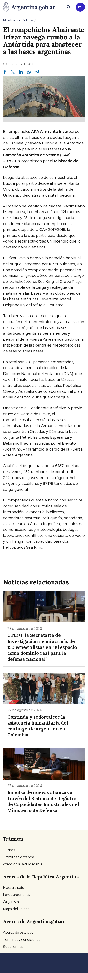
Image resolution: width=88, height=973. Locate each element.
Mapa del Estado (16, 909)
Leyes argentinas (16, 895)
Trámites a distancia (18, 857)
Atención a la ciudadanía (22, 864)
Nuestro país (13, 888)
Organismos (12, 902)
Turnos (9, 850)
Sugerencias (13, 947)
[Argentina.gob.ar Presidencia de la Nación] (30, 6)
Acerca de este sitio (18, 932)
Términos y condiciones (21, 940)
